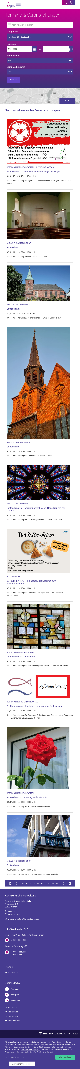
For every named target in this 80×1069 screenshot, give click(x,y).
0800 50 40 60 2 (19, 940)
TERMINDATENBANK (53, 1033)
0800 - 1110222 (19, 955)
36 (27, 883)
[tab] (67, 101)
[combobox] (40, 37)
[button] (18, 5)
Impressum (12, 1007)
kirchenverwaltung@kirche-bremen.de (23, 919)
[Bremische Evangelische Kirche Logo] (10, 5)
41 (46, 883)
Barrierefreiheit (14, 1021)
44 (57, 883)
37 (31, 883)
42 (49, 883)
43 (53, 883)
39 (38, 883)
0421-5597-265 (14, 914)
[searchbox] (33, 36)
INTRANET (73, 1033)
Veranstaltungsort (16, 67)
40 (42, 883)
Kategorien (12, 31)
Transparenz (13, 1016)
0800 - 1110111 (19, 952)
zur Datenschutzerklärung (30, 1049)
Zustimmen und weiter (21, 1064)
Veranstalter (13, 55)
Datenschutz (13, 1012)
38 (34, 883)
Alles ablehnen (65, 1057)
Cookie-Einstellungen (16, 1057)
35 (23, 883)
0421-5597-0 (13, 911)
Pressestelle (13, 972)
